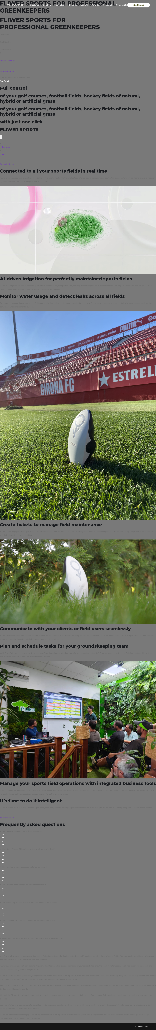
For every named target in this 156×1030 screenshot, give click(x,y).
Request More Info (8, 60)
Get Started (138, 5)
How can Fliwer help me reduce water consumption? (24, 867)
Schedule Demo (7, 71)
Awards (95, 5)
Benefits (73, 5)
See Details (5, 81)
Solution (47, 5)
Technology (60, 5)
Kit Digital (107, 5)
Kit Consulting (122, 5)
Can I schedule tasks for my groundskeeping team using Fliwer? (29, 920)
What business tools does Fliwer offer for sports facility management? (32, 938)
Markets (84, 5)
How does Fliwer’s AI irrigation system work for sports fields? (28, 849)
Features (6, 147)
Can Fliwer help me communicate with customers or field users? (29, 902)
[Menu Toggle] (1, 137)
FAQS (4, 154)
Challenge (34, 5)
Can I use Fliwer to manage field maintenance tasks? (24, 884)
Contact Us (141, 1026)
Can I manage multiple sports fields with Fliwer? (23, 831)
